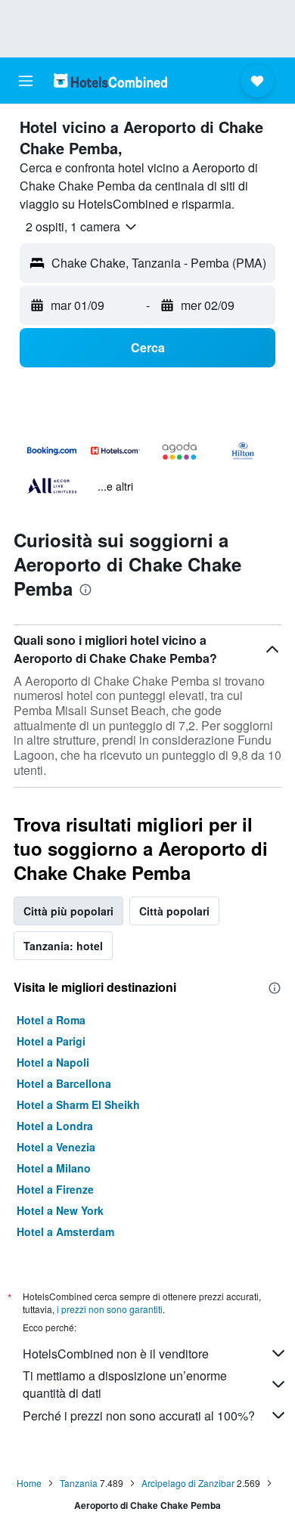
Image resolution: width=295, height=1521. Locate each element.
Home (29, 1482)
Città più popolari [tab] (68, 910)
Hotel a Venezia (56, 1146)
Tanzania (79, 1482)
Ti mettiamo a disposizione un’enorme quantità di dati (125, 1384)
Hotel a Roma (51, 1019)
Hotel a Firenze (55, 1189)
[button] (25, 81)
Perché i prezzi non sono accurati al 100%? (139, 1415)
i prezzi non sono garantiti (110, 1309)
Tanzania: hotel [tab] (63, 945)
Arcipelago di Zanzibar (187, 1482)
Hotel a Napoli (53, 1062)
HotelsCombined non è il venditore (116, 1353)
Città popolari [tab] (174, 910)
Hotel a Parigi (51, 1041)
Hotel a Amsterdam (65, 1231)
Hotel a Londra (55, 1125)
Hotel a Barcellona (64, 1083)
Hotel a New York (60, 1210)
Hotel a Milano (54, 1168)
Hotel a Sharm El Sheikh (78, 1104)
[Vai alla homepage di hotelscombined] (110, 80)
